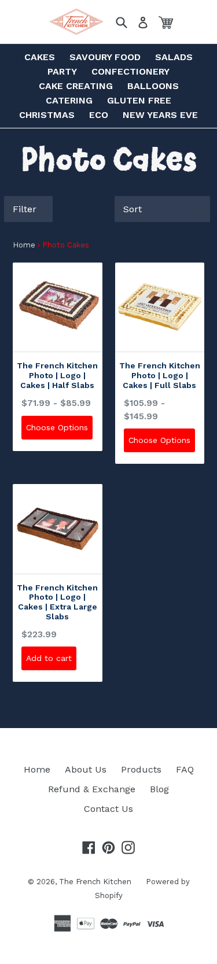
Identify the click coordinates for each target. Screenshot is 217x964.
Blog (159, 789)
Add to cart (49, 658)
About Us (85, 769)
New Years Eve (160, 114)
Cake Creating (76, 85)
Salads (174, 56)
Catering (69, 100)
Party (62, 71)
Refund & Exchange (91, 789)
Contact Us (108, 808)
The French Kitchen (95, 881)
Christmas (47, 114)
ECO (98, 114)
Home (24, 245)
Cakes (39, 56)
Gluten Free (139, 100)
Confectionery (130, 71)
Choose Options (57, 427)
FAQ (185, 769)
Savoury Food (105, 56)
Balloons (153, 85)
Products (141, 769)
